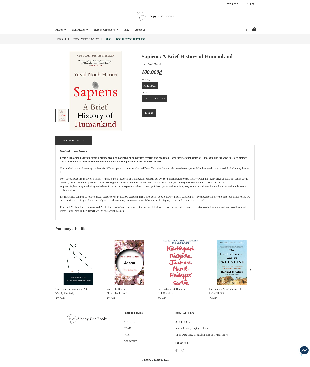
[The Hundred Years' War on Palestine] (232, 262)
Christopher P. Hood (117, 293)
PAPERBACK (150, 85)
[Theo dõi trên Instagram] (182, 350)
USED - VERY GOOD (154, 98)
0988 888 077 (183, 321)
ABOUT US (130, 321)
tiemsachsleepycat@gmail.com (192, 328)
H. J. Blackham (165, 293)
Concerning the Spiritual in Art (71, 289)
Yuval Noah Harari (151, 64)
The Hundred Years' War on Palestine (228, 289)
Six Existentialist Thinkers (171, 289)
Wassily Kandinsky (65, 293)
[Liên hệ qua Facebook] (304, 350)
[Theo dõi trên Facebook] (177, 350)
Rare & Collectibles (105, 29)
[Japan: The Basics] (129, 262)
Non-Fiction (79, 29)
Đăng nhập (233, 3)
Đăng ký (250, 3)
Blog (126, 29)
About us (140, 29)
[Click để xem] (95, 91)
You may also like (71, 228)
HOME (127, 328)
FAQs (127, 334)
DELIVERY (130, 341)
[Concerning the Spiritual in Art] (78, 262)
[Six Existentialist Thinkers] (180, 262)
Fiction (59, 29)
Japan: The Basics (116, 289)
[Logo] (155, 16)
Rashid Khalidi (216, 293)
